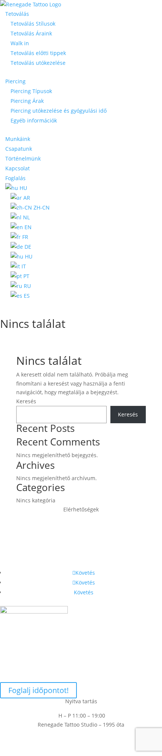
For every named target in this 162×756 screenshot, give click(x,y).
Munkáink (17, 138)
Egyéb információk (34, 120)
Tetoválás (17, 13)
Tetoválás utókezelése (38, 62)
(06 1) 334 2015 (81, 552)
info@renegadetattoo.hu (81, 538)
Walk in (20, 43)
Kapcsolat (17, 168)
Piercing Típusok (31, 91)
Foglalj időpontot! (38, 690)
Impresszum (81, 742)
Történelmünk (23, 158)
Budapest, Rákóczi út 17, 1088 (81, 523)
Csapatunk (18, 148)
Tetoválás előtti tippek (38, 53)
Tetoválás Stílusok (33, 23)
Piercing (15, 81)
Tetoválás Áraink (31, 33)
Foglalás (15, 178)
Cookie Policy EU (81, 733)
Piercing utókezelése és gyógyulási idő (59, 110)
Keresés (26, 401)
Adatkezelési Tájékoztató (81, 751)
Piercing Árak (27, 100)
